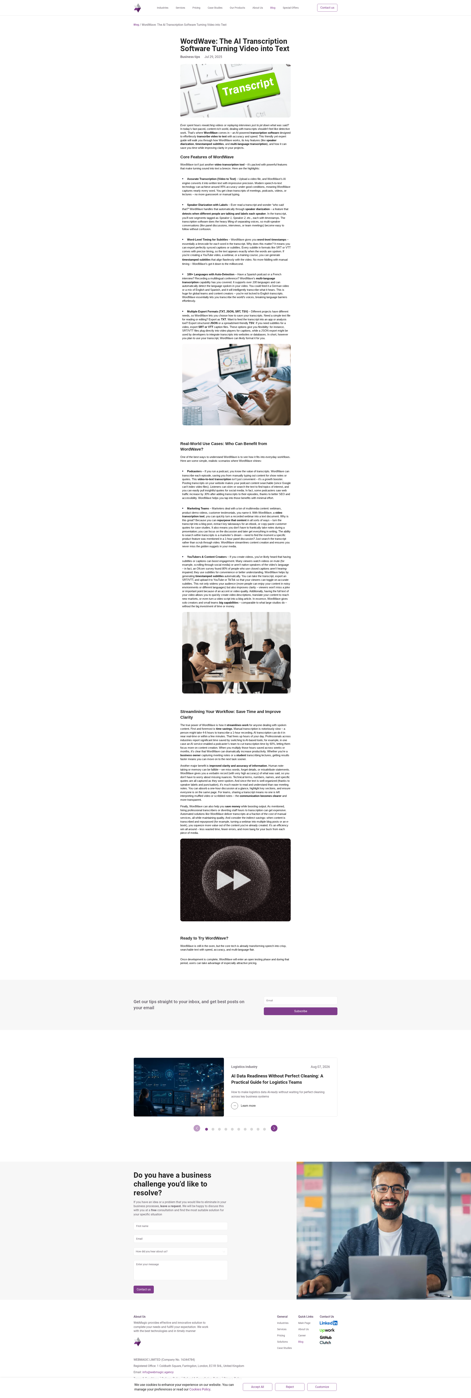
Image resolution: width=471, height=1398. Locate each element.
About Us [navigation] (257, 7)
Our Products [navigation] (237, 7)
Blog (300, 1341)
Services (281, 1329)
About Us (303, 1329)
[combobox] (181, 1251)
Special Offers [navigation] (291, 7)
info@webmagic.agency (158, 1372)
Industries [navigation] (162, 7)
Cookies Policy (199, 1389)
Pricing (281, 1335)
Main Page (304, 1322)
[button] (136, 25)
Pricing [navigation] (196, 7)
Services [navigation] (180, 7)
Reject (290, 1387)
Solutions (282, 1341)
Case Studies (284, 1348)
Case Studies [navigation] (215, 7)
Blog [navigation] (272, 7)
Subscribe (300, 1011)
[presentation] (197, 1128)
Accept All (257, 1387)
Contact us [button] (327, 7)
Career (302, 1335)
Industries (282, 1322)
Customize (322, 1387)
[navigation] (137, 8)
